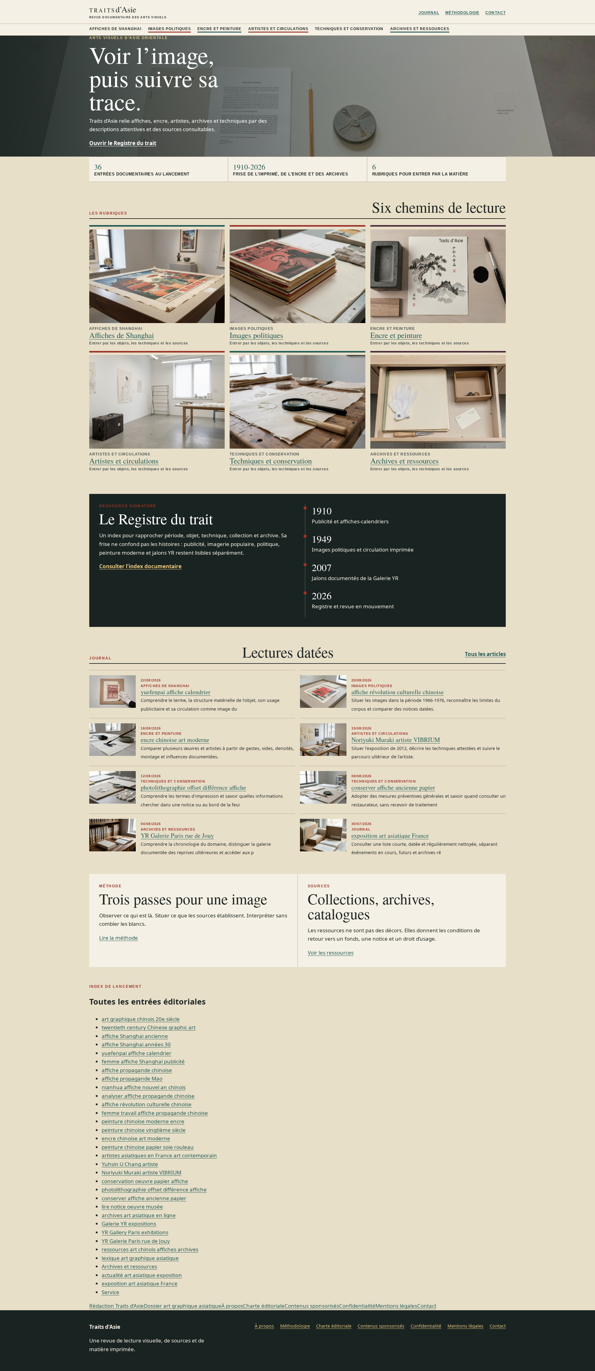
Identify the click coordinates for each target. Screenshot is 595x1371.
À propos (232, 1305)
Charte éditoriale (263, 1305)
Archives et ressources (419, 29)
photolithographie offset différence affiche (193, 787)
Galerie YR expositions (129, 1223)
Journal (429, 13)
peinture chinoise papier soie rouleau (148, 1147)
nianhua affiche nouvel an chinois (144, 1087)
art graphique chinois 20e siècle (141, 1019)
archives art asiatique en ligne (139, 1215)
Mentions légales (396, 1305)
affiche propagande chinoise (137, 1070)
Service (110, 1292)
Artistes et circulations (278, 29)
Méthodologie (462, 13)
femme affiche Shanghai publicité (143, 1061)
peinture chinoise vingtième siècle (144, 1130)
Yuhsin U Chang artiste (130, 1164)
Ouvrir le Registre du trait (122, 143)
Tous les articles (485, 654)
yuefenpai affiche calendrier (175, 692)
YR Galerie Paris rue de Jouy (177, 835)
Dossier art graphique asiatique (182, 1305)
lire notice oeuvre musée (132, 1206)
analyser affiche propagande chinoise (148, 1095)
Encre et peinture (219, 29)
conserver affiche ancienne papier (393, 787)
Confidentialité (357, 1305)
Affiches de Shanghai (115, 29)
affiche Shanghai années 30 (136, 1044)
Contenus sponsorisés (311, 1305)
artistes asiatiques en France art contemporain (159, 1155)
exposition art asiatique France (390, 835)
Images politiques (169, 29)
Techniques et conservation (349, 29)
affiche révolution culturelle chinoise (397, 692)
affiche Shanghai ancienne (135, 1036)
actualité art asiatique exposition (142, 1275)
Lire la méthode (118, 937)
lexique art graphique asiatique (140, 1258)
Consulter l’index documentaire (140, 566)
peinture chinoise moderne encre (143, 1121)
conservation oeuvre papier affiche (145, 1181)
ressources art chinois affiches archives (150, 1249)
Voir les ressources (331, 952)
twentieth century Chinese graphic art (149, 1027)
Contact (495, 13)
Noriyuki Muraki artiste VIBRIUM (395, 739)
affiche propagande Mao (132, 1078)
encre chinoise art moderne (175, 739)
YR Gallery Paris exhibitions (135, 1232)
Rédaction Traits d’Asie (116, 1305)
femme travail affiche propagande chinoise (155, 1112)
